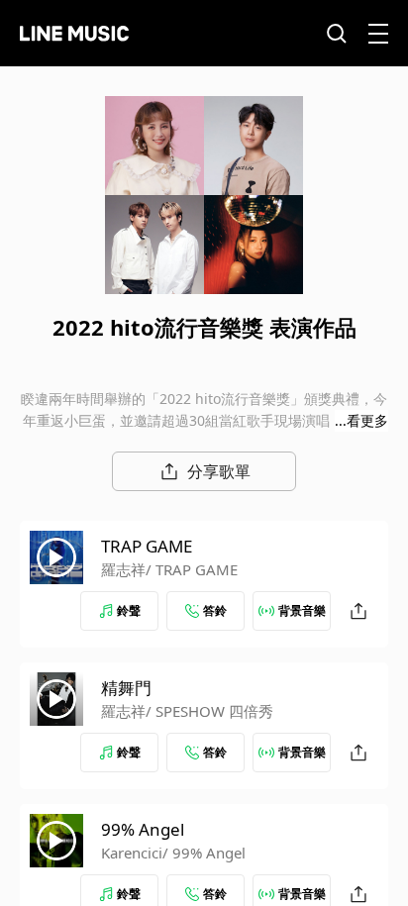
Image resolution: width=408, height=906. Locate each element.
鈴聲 (129, 610)
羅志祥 (123, 569)
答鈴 (215, 610)
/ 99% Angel (204, 852)
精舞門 (126, 687)
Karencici (131, 852)
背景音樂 (302, 610)
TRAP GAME (146, 546)
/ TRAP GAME (192, 569)
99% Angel (142, 829)
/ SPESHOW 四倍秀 (209, 711)
